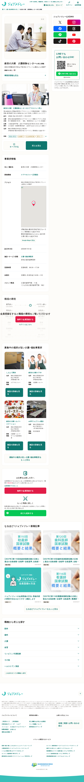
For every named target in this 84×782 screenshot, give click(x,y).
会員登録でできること (11, 486)
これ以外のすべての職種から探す (15, 673)
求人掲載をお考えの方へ (57, 1)
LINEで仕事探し (34, 1)
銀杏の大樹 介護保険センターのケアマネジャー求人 (23, 108)
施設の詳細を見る (15, 392)
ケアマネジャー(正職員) (29, 174)
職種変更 (40, 1)
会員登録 (78, 5)
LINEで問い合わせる (68, 74)
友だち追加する (26, 513)
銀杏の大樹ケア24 (35, 372)
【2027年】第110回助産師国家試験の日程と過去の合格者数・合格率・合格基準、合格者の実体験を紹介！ (22, 560)
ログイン (69, 5)
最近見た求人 (50, 5)
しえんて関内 (11, 372)
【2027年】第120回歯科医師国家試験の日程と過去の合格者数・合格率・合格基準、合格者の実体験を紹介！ (61, 560)
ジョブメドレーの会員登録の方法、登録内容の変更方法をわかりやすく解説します (22, 597)
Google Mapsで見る (28, 240)
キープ (60, 5)
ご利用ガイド (46, 1)
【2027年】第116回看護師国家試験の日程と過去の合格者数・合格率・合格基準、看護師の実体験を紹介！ (61, 597)
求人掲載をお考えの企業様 (37, 721)
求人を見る (36, 145)
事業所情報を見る (11, 75)
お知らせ (13, 729)
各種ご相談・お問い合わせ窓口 (69, 724)
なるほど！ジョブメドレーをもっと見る (42, 609)
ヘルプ (18, 724)
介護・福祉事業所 (27, 256)
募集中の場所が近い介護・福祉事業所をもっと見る (25, 458)
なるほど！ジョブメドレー (18, 727)
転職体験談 (5, 729)
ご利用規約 (15, 721)
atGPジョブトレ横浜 (36, 421)
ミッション (5, 727)
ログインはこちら (25, 324)
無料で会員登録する (25, 319)
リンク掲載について (35, 724)
